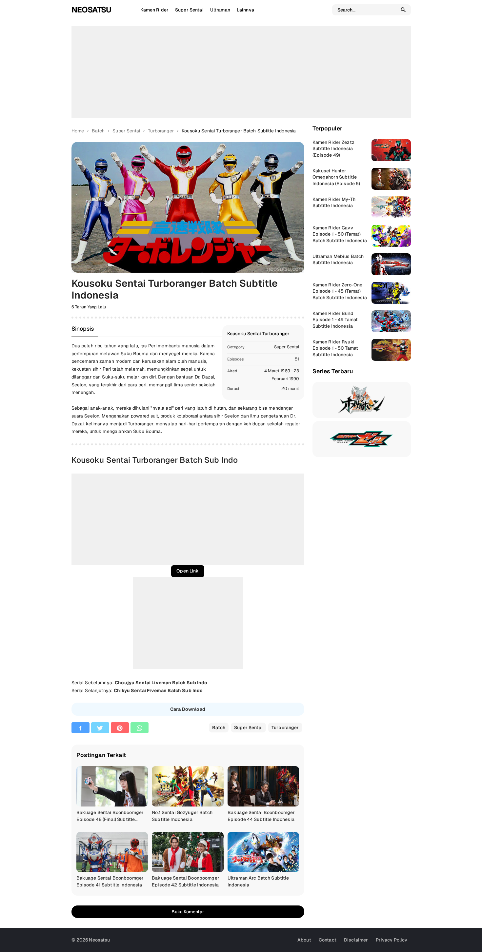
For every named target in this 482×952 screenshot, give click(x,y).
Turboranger (285, 727)
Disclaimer (356, 940)
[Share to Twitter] (100, 727)
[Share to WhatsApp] (140, 727)
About (304, 940)
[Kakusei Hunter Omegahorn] (361, 400)
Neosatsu (91, 10)
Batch (218, 727)
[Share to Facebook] (80, 727)
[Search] (403, 9)
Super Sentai (286, 347)
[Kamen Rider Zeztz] (361, 439)
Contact (327, 940)
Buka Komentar (187, 912)
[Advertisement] (241, 72)
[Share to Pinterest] (120, 727)
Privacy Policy (392, 940)
